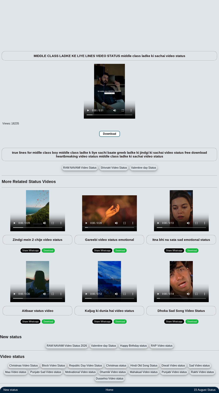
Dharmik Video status (113, 372)
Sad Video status (199, 365)
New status (10, 389)
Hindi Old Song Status (143, 365)
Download (109, 133)
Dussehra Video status (109, 378)
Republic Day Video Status (85, 365)
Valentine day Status (143, 167)
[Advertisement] (102, 24)
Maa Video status (15, 372)
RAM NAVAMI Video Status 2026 (67, 345)
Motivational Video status (80, 372)
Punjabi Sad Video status (45, 372)
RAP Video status (161, 345)
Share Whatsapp (30, 250)
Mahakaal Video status (144, 372)
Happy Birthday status (133, 345)
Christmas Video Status (23, 365)
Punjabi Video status (174, 372)
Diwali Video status (173, 365)
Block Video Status (53, 365)
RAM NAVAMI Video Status (79, 167)
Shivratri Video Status (114, 167)
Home (109, 389)
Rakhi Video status (202, 372)
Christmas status (116, 365)
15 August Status (205, 389)
